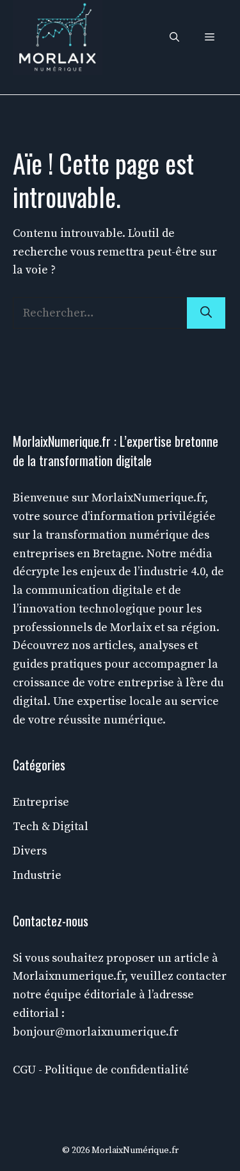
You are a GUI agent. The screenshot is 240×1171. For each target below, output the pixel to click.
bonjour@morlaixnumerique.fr (96, 1032)
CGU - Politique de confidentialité (101, 1070)
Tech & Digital (50, 826)
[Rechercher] (206, 313)
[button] (174, 37)
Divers (30, 851)
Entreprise (41, 802)
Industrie (37, 875)
